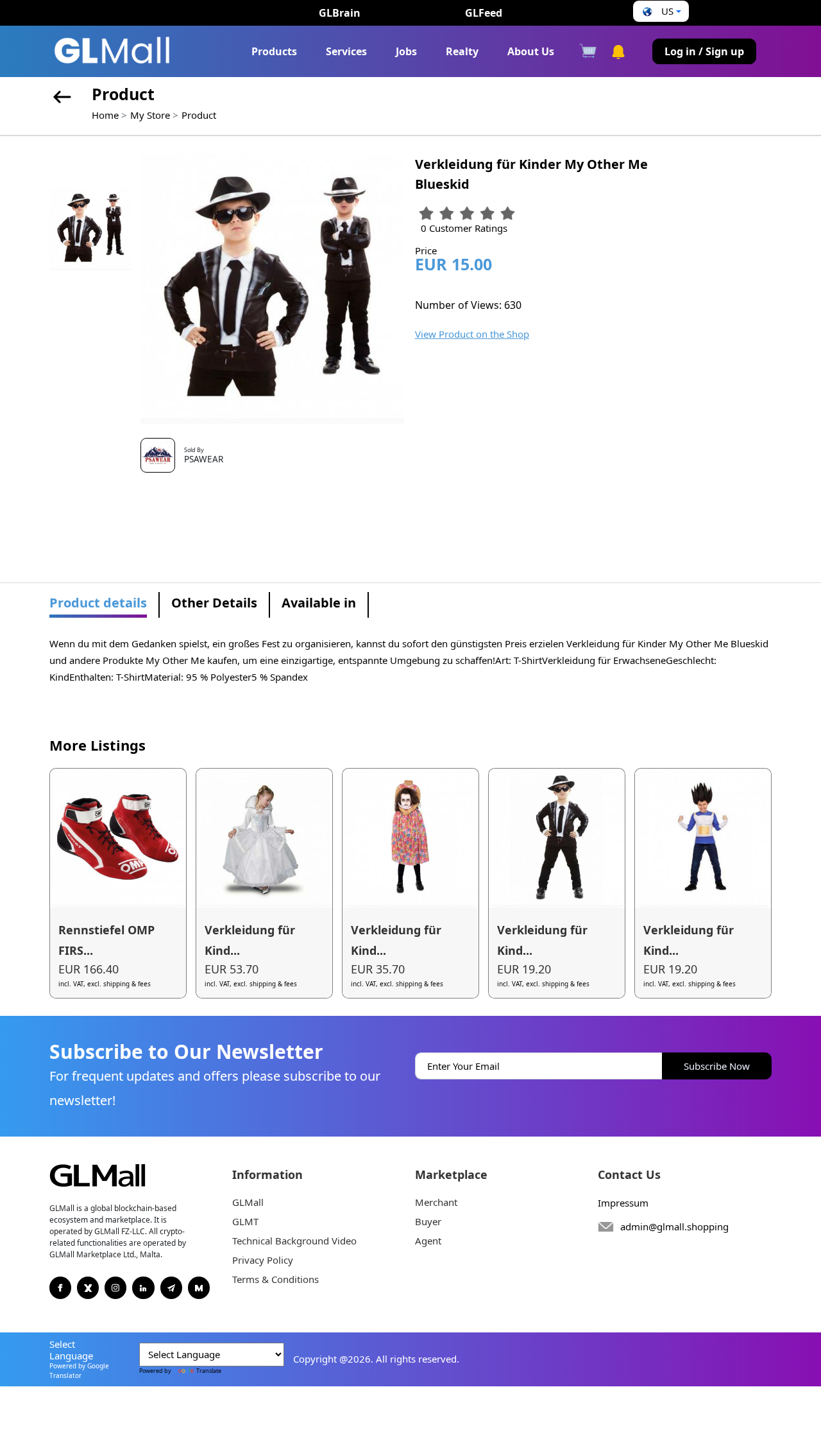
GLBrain (339, 13)
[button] (660, 11)
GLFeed (483, 13)
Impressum (623, 1202)
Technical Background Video (294, 1240)
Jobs (406, 51)
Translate (208, 1370)
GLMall (248, 1202)
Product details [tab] (98, 602)
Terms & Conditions (275, 1279)
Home (105, 115)
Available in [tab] (319, 602)
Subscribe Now (717, 1066)
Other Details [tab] (214, 602)
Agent (428, 1240)
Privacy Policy (262, 1259)
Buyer (428, 1221)
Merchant (436, 1202)
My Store (150, 115)
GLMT (245, 1221)
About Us (530, 51)
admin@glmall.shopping (674, 1226)
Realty (462, 51)
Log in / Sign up (704, 51)
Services (346, 51)
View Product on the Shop (472, 333)
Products (274, 51)
